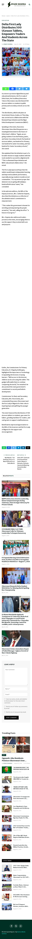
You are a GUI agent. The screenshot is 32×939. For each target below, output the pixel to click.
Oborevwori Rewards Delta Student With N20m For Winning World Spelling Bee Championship (15, 588)
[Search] (29, 4)
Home (3, 16)
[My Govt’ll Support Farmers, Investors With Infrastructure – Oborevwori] (7, 906)
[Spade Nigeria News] (17, 4)
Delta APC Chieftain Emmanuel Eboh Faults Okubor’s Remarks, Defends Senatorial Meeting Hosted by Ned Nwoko (23, 463)
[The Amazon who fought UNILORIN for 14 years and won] (7, 779)
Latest (8, 16)
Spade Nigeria (7, 44)
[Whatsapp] (5, 88)
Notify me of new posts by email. (16, 712)
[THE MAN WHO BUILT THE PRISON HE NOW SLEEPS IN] (7, 769)
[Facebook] (12, 88)
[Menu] (3, 4)
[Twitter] (19, 88)
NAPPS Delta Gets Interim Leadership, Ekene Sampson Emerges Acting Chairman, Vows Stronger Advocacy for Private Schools (15, 502)
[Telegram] (26, 88)
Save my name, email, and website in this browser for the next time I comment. (15, 701)
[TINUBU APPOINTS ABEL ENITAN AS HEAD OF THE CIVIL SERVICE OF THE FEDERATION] (7, 789)
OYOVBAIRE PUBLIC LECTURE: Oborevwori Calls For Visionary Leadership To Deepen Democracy (14, 531)
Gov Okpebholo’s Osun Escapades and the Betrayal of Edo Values (21, 808)
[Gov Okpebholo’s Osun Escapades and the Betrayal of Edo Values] (7, 808)
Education (5, 20)
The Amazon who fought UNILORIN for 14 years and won (21, 779)
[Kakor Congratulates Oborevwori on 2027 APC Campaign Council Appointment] (7, 877)
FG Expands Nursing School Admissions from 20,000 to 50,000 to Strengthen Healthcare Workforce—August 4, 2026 (16, 560)
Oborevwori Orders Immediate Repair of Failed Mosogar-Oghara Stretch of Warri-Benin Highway (15, 651)
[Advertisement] (16, 297)
